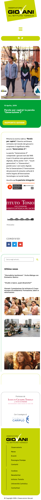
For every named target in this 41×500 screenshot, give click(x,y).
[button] (20, 29)
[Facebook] (19, 38)
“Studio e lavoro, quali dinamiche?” (18, 283)
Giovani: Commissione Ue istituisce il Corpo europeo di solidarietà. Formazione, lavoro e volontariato (21, 290)
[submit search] (37, 259)
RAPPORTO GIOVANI (14, 122)
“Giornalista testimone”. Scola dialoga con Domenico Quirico (21, 276)
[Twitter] (22, 38)
